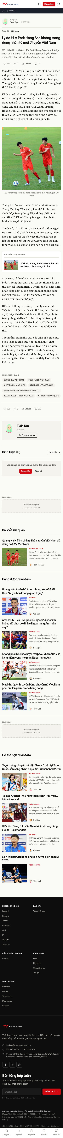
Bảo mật (5, 1005)
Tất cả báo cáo (39, 911)
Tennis (5, 921)
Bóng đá (5, 31)
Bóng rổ (5, 916)
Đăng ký (38, 471)
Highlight (37, 963)
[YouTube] (12, 1065)
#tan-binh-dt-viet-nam (41, 385)
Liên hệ (5, 991)
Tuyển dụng (7, 996)
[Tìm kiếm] (39, 4)
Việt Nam (15, 31)
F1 (3, 935)
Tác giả (36, 972)
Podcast (5, 958)
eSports (5, 940)
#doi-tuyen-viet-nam (39, 380)
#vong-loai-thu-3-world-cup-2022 (21, 390)
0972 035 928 (29, 1049)
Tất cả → (13, 11)
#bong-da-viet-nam (14, 380)
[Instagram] (19, 1065)
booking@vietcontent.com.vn (18, 1045)
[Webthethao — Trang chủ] (10, 4)
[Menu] (58, 4)
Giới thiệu (6, 986)
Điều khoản (7, 1001)
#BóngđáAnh (34, 632)
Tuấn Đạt (14, 22)
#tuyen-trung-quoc (48, 396)
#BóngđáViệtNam (36, 549)
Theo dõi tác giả (28, 435)
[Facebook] (5, 1065)
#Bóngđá (32, 598)
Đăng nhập (49, 4)
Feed (35, 958)
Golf (4, 930)
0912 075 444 (12, 1049)
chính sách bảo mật (27, 1098)
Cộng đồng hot (39, 968)
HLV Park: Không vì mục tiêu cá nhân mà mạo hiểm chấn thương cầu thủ (39, 265)
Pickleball (6, 925)
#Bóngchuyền (35, 693)
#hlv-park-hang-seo (14, 385)
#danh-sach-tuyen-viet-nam (18, 396)
